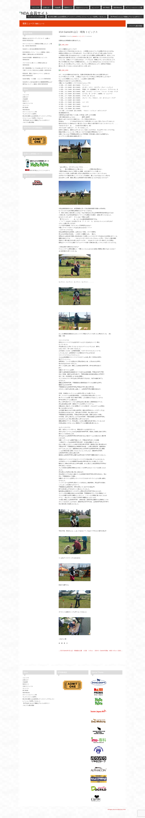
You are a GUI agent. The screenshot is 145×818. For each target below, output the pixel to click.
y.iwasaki (74, 36)
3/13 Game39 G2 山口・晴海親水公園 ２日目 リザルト (76, 650)
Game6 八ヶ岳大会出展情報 (31, 49)
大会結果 (25, 99)
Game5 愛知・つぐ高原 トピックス (33, 79)
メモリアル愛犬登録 (28, 122)
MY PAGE (25, 107)
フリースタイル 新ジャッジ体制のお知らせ (35, 63)
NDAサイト (26, 101)
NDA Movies (26, 109)
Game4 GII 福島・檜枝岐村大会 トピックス (35, 57)
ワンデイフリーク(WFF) (29, 114)
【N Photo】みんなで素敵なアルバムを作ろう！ (36, 120)
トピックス (81, 36)
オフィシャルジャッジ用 (30, 111)
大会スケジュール (28, 103)
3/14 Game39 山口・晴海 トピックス (78, 32)
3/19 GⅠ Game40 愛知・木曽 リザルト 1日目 (108, 650)
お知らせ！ (26, 97)
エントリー (26, 105)
